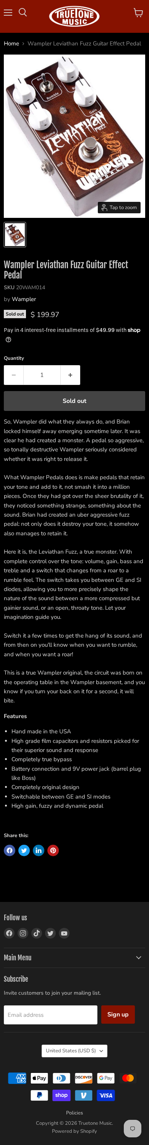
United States (71, 1050)
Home (11, 43)
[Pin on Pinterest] (53, 850)
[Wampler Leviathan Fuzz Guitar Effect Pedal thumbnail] (15, 234)
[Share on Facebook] (9, 850)
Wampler (24, 299)
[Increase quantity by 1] (70, 375)
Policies (74, 1113)
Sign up (118, 1014)
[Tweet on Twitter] (24, 850)
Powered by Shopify (74, 1131)
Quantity (14, 358)
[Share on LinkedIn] (38, 850)
